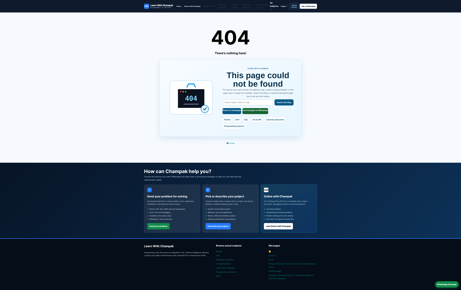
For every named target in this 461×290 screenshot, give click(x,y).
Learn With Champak (246, 6)
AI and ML (257, 120)
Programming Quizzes (234, 126)
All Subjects (274, 4)
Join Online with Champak (278, 226)
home (271, 259)
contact (272, 255)
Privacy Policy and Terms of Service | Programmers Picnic (292, 265)
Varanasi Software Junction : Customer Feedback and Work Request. (291, 277)
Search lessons (294, 6)
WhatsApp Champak (447, 284)
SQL (246, 120)
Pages (283, 6)
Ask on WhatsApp (308, 6)
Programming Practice (261, 6)
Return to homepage (231, 110)
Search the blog (284, 102)
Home (178, 6)
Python (206, 6)
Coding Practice (234, 6)
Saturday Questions (222, 6)
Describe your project (218, 226)
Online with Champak (192, 6)
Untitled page (275, 271)
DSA (214, 6)
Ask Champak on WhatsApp (255, 110)
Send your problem (158, 226)
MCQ (218, 276)
